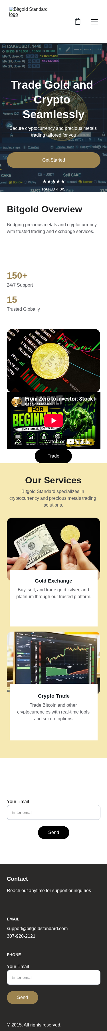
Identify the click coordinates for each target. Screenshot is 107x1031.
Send (53, 832)
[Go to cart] (77, 22)
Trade (53, 456)
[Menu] (94, 21)
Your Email (18, 801)
